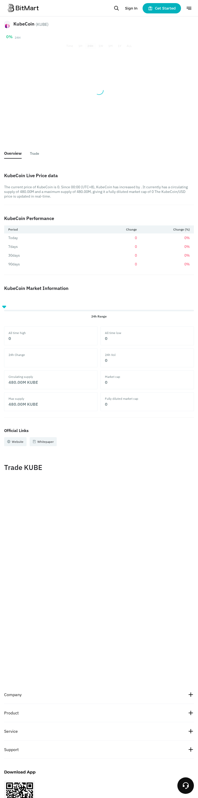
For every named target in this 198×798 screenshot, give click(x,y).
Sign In (131, 8)
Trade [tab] (34, 153)
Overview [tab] (13, 153)
